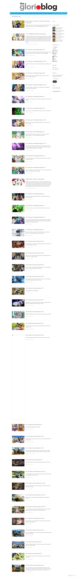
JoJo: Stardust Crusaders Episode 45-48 (35, 241)
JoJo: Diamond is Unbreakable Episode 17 (35, 96)
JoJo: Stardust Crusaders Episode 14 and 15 (35, 483)
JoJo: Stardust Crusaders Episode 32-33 (35, 311)
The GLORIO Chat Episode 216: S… (60, 31)
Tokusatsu (26, 13)
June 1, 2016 (28, 173)
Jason (57, 27)
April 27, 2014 (28, 559)
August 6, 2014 (28, 464)
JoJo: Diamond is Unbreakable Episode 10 (35, 155)
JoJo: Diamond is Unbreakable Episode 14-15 (36, 120)
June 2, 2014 (28, 523)
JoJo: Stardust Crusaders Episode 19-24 (35, 448)
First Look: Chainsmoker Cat (59, 28)
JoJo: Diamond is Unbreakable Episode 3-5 (35, 217)
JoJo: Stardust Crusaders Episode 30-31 (35, 323)
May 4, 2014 (27, 547)
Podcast (37, 13)
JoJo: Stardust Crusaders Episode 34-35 (35, 300)
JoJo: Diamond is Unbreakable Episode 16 (35, 108)
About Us (45, 13)
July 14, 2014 (28, 488)
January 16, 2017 (28, 28)
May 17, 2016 (28, 199)
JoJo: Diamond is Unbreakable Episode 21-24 (36, 61)
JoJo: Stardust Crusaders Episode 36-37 (35, 288)
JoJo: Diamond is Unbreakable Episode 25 (35, 49)
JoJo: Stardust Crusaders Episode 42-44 (35, 253)
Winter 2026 (50, 13)
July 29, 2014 (28, 477)
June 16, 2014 (28, 512)
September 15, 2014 (29, 453)
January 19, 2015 (28, 441)
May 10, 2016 (28, 210)
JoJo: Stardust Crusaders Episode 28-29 (35, 335)
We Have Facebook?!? (57, 91)
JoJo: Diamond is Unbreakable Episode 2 (35, 229)
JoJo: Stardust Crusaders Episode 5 (34, 541)
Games (23, 13)
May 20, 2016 (28, 188)
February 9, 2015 (28, 339)
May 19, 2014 (28, 535)
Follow (55, 81)
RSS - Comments (55, 69)
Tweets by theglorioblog (56, 87)
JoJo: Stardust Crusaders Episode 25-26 (35, 436)
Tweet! (54, 85)
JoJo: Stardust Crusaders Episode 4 (34, 553)
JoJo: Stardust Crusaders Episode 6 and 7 (35, 530)
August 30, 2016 (28, 78)
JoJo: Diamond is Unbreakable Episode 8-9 (35, 167)
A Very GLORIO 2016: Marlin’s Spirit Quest (36, 34)
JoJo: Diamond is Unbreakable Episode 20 (35, 73)
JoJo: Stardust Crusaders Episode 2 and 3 (35, 565)
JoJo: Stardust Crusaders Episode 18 (34, 459)
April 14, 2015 (28, 292)
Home (13, 13)
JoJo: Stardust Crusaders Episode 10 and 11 (35, 506)
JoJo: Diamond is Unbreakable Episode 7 (35, 193)
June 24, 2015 (28, 246)
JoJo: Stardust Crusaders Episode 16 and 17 (35, 471)
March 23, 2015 (28, 305)
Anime (16, 13)
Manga (19, 13)
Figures (34, 13)
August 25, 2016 (28, 90)
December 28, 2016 (29, 44)
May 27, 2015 (28, 258)
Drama (31, 13)
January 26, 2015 (28, 429)
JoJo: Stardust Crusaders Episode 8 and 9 (35, 518)
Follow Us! (55, 72)
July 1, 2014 (27, 500)
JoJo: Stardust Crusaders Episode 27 (34, 424)
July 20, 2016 (28, 125)
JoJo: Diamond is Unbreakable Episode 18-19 (36, 84)
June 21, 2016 (28, 150)
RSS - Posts (55, 67)
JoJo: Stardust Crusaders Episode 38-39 (35, 276)
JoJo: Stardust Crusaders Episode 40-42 (35, 264)
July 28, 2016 (28, 102)
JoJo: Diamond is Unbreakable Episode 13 (35, 131)
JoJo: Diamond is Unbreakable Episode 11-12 (36, 143)
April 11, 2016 (28, 235)
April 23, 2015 (28, 282)
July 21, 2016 (28, 112)
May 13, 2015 (28, 270)
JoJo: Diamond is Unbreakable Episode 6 (35, 205)
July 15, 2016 (28, 137)
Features (41, 13)
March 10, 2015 (28, 316)
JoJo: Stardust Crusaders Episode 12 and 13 (35, 495)
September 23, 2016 (29, 55)
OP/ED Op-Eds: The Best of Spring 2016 (35, 179)
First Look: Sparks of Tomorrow (59, 40)
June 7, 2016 (28, 161)
